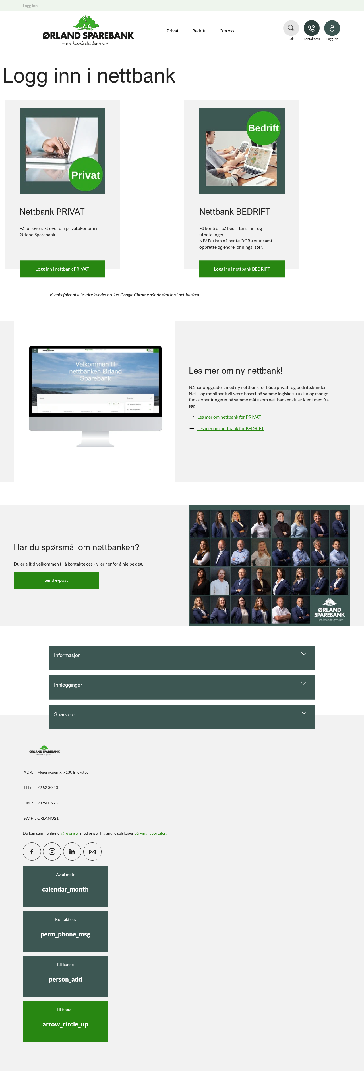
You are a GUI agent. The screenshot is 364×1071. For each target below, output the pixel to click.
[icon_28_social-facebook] (32, 851)
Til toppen (65, 1017)
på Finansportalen (150, 833)
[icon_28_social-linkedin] (72, 851)
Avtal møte (65, 882)
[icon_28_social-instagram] (52, 851)
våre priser (69, 833)
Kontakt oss (65, 927)
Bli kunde (65, 972)
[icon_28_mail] (92, 851)
